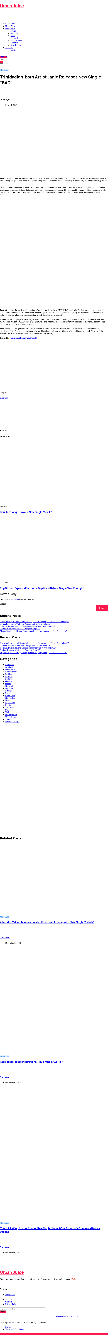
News (13, 35)
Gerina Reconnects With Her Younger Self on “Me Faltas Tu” (25, 624)
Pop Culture (10, 24)
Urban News (10, 26)
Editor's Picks (11, 672)
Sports (8, 705)
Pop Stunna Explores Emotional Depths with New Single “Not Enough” (42, 588)
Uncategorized (11, 714)
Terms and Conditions (14, 1329)
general (8, 683)
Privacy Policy (11, 1304)
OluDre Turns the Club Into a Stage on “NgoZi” (20, 629)
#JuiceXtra (15, 33)
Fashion (8, 674)
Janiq (7, 398)
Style (7, 710)
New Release (16, 45)
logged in (15, 599)
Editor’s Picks (16, 40)
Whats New (10, 1295)
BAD (2, 398)
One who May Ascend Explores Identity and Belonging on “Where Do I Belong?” (34, 621)
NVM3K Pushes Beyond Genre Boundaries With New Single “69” (28, 626)
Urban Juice (12, 6)
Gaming (8, 681)
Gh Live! (9, 686)
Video (7, 719)
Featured (14, 38)
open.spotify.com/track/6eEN (24, 338)
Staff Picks (9, 707)
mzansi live (10, 695)
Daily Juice (10, 28)
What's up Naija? (12, 722)
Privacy (8, 1327)
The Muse (5, 937)
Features (8, 679)
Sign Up (3, 57)
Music (13, 31)
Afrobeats (9, 667)
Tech (7, 712)
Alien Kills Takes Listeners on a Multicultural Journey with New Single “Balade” (47, 922)
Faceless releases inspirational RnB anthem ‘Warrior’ (31, 1062)
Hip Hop (9, 688)
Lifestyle (14, 43)
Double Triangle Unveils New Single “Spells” (26, 512)
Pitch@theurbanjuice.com (67, 1316)
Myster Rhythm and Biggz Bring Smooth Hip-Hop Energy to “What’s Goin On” (33, 631)
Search (3, 604)
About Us (9, 47)
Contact (14, 50)
